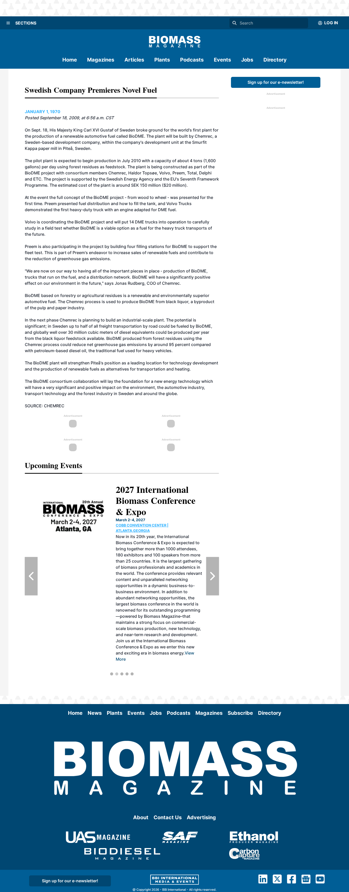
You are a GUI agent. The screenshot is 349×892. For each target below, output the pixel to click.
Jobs (247, 60)
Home (69, 60)
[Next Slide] (212, 576)
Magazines (100, 60)
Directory (275, 60)
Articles (134, 60)
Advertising (201, 817)
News (95, 713)
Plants (162, 60)
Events (222, 60)
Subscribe (240, 713)
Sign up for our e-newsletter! (276, 82)
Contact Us (168, 817)
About (140, 817)
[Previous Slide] (31, 576)
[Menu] (8, 23)
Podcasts (192, 60)
